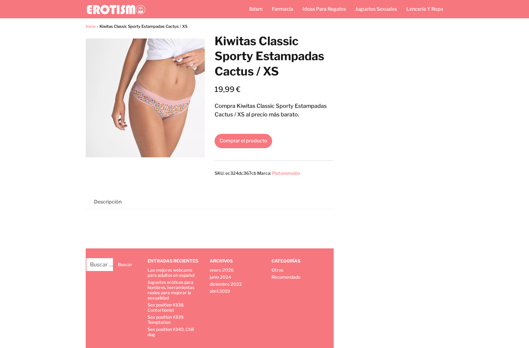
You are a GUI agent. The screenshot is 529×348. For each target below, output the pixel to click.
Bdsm (256, 9)
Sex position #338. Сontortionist (166, 307)
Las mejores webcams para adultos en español (171, 272)
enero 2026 (222, 270)
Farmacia (282, 9)
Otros (277, 270)
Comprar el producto (243, 141)
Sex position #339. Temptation (166, 319)
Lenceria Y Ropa (424, 9)
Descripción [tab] (108, 202)
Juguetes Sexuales (376, 9)
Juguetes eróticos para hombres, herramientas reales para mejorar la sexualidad (171, 290)
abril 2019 (220, 291)
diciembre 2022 (226, 284)
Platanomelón (286, 173)
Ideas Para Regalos (324, 9)
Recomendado (286, 277)
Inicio (91, 26)
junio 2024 (220, 277)
